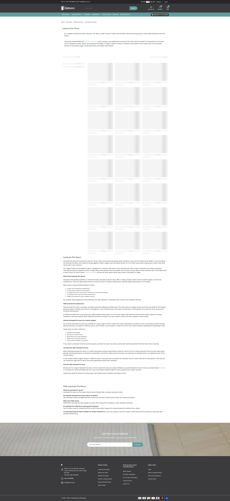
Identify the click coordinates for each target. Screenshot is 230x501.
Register (159, 2)
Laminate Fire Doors (91, 22)
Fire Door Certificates (129, 474)
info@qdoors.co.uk (69, 482)
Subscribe (138, 445)
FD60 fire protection (91, 41)
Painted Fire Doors (103, 476)
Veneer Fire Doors (103, 473)
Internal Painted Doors (104, 482)
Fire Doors (69, 22)
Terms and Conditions (154, 476)
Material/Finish (78, 22)
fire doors (162, 368)
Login (166, 2)
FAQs (149, 469)
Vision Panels (102, 485)
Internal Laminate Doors (105, 479)
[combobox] (106, 8)
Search (133, 8)
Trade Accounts (127, 481)
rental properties (90, 272)
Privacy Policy (152, 479)
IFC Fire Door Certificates (130, 478)
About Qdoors (127, 471)
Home (62, 22)
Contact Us (126, 484)
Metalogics (83, 498)
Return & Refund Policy (155, 473)
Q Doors (68, 498)
